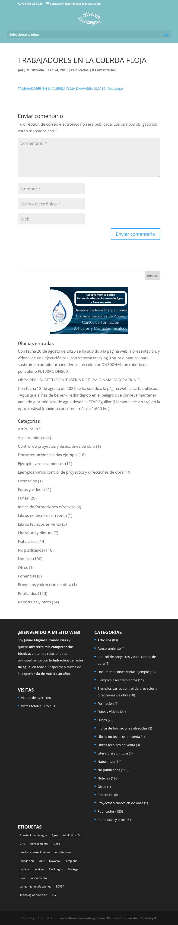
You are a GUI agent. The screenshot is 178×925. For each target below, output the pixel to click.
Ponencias (27, 576)
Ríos (22, 878)
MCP (41, 861)
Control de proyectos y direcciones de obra (56, 446)
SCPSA (60, 886)
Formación (27, 481)
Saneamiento (38, 878)
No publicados (30, 550)
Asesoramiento (31, 437)
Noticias (25, 558)
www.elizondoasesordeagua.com (82, 918)
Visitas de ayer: (33, 697)
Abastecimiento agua (33, 835)
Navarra (54, 861)
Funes (23, 498)
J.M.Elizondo (34, 70)
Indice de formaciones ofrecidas (47, 506)
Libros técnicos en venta (39, 524)
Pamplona (70, 861)
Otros (23, 567)
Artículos (26, 428)
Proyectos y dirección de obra (44, 584)
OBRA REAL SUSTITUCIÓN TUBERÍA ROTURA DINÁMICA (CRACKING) (79, 379)
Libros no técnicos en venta (42, 515)
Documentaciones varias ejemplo (48, 454)
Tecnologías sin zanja (33, 895)
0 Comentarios (104, 70)
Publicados (80, 70)
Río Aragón (56, 869)
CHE (22, 844)
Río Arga (73, 869)
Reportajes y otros (34, 602)
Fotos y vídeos (30, 489)
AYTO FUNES (71, 835)
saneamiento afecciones (35, 886)
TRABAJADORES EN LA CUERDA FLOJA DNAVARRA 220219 (61, 88)
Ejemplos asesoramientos (41, 463)
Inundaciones (63, 852)
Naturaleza (28, 541)
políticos (39, 869)
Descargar (115, 88)
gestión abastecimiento (35, 852)
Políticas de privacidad (123, 918)
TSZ (54, 895)
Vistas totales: (32, 706)
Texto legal (148, 918)
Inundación (27, 861)
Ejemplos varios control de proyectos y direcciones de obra (71, 472)
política (24, 869)
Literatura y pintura (35, 532)
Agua (55, 835)
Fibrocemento (39, 844)
